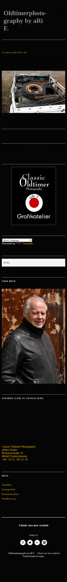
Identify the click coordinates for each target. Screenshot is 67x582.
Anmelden (7, 484)
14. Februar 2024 (9, 52)
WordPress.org (9, 498)
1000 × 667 (22, 52)
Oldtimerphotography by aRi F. (25, 20)
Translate (28, 243)
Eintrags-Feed (8, 489)
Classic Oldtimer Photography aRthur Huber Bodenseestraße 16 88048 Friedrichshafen (19, 451)
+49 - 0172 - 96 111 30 (15, 459)
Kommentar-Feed (10, 494)
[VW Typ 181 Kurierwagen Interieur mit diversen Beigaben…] (33, 112)
